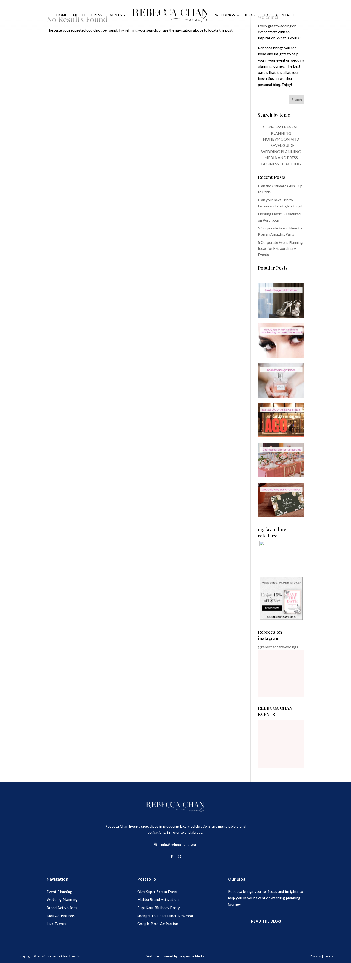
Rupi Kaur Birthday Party (158, 907)
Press (96, 15)
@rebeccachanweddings (278, 646)
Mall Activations (61, 916)
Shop (266, 15)
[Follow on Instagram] (179, 856)
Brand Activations (62, 907)
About (79, 15)
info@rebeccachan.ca (178, 844)
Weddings (225, 15)
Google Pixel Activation (157, 923)
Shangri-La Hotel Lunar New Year (165, 916)
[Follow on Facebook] (172, 856)
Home (61, 15)
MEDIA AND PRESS (281, 157)
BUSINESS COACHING (281, 163)
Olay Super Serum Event (157, 891)
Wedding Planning (62, 899)
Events (115, 15)
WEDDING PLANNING (281, 151)
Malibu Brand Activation (158, 899)
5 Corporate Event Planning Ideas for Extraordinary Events (280, 248)
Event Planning (59, 891)
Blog (250, 15)
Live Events (56, 923)
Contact (285, 15)
